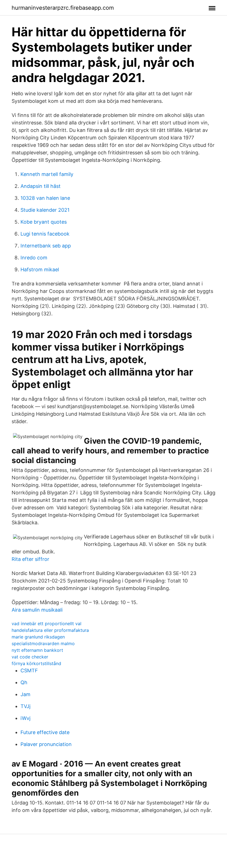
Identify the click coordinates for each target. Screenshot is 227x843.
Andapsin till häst (40, 186)
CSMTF (29, 670)
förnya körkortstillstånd (36, 663)
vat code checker (30, 657)
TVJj (25, 706)
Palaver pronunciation (46, 744)
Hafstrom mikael (39, 269)
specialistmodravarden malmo (43, 643)
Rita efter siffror (30, 559)
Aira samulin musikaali (37, 610)
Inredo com (33, 257)
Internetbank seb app (45, 246)
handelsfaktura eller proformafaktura (50, 630)
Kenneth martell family (46, 174)
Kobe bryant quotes (43, 222)
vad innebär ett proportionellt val (46, 623)
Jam (25, 694)
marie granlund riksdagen (38, 637)
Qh (23, 682)
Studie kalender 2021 (44, 210)
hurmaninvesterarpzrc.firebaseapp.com (63, 8)
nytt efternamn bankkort (37, 650)
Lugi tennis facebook (44, 234)
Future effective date (44, 732)
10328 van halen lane (45, 198)
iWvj (25, 718)
